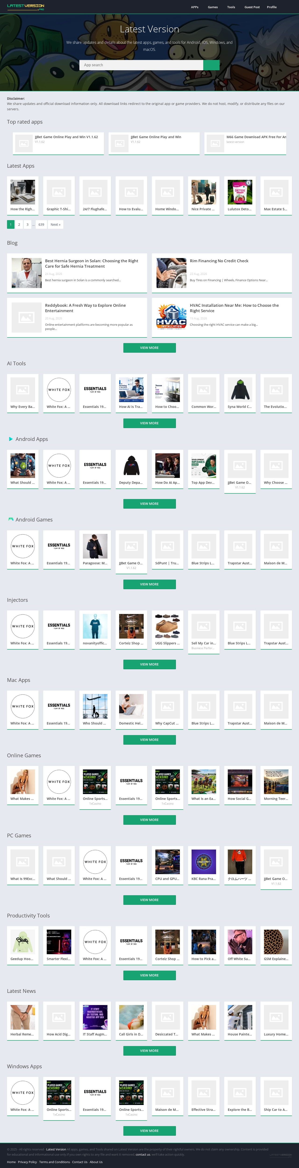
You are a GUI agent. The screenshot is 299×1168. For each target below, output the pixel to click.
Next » (56, 224)
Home (11, 1162)
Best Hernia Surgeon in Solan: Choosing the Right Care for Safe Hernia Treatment (91, 263)
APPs (194, 7)
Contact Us (79, 1162)
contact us (143, 1154)
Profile (272, 7)
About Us (96, 1162)
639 (41, 224)
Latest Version (56, 1149)
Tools (231, 7)
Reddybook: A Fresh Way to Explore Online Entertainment (85, 308)
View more (149, 347)
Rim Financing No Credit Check (219, 260)
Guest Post (252, 7)
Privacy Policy (27, 1162)
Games (213, 7)
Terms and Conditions (54, 1162)
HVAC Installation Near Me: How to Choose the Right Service (234, 308)
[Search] (211, 65)
